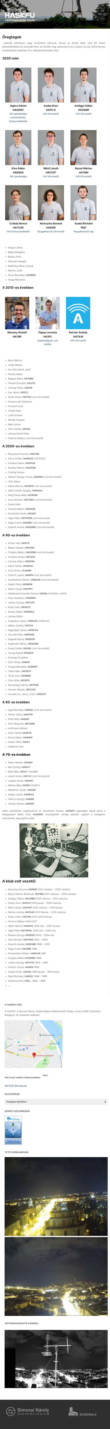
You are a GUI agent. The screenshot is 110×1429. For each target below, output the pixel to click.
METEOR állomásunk (16, 1085)
